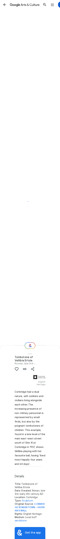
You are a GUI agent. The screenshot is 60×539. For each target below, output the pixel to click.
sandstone (21, 520)
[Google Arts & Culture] (24, 4)
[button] (5, 5)
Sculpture (27, 500)
